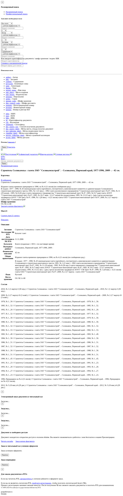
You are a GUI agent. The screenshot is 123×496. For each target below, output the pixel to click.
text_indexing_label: (13, 131)
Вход (3, 159)
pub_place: (10, 92)
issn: (7, 116)
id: (7, 120)
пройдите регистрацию (41, 483)
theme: (8, 88)
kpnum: (9, 110)
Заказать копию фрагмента (12, 206)
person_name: (11, 90)
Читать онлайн (7, 441)
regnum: (9, 105)
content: (9, 82)
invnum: (9, 107)
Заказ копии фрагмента (24, 441)
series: (8, 99)
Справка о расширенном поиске (14, 63)
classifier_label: (11, 133)
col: (7, 122)
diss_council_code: (13, 103)
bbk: (7, 118)
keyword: (9, 84)
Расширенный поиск (14, 12)
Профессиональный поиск (17, 14)
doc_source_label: (12, 129)
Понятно (5, 455)
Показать (4, 220)
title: (7, 79)
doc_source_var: (12, 127)
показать (11, 142)
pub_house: (10, 95)
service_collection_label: (15, 135)
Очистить (11, 147)
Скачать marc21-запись (10, 216)
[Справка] (71, 154)
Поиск (4, 147)
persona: (9, 97)
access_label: (11, 137)
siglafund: (9, 125)
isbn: (7, 114)
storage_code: (11, 101)
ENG (3, 156)
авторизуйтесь (26, 479)
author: (8, 77)
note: (7, 86)
